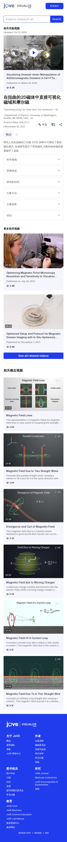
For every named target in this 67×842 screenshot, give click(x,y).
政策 (47, 833)
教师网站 (10, 827)
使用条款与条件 (24, 833)
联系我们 (54, 6)
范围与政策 (40, 749)
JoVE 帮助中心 (13, 753)
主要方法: (12, 193)
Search (56, 19)
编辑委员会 (40, 745)
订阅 (8, 777)
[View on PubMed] (53, 124)
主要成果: (12, 204)
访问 (8, 782)
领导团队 (10, 745)
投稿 (37, 762)
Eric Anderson (45, 109)
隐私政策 (38, 833)
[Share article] (60, 124)
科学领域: (12, 159)
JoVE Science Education (19, 814)
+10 (56, 109)
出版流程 (39, 740)
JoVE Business (14, 810)
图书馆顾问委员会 (15, 790)
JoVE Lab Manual (15, 818)
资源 (8, 786)
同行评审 (39, 753)
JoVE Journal (41, 773)
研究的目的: (13, 181)
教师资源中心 (12, 823)
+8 (31, 118)
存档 (37, 789)
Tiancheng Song (12, 109)
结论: (9, 215)
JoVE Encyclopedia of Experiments (46, 783)
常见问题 (39, 757)
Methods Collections (46, 777)
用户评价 (10, 773)
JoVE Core (11, 806)
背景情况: (12, 170)
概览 (8, 740)
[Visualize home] (24, 6)
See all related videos (33, 355)
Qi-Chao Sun (29, 109)
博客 (8, 749)
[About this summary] (16, 134)
